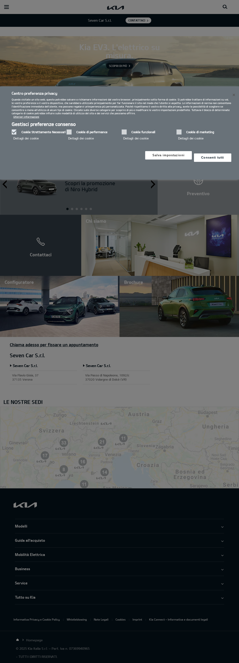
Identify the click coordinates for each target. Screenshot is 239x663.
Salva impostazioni (168, 155)
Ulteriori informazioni (26, 116)
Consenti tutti (212, 157)
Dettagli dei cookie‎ (26, 138)
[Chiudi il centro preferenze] (234, 95)
